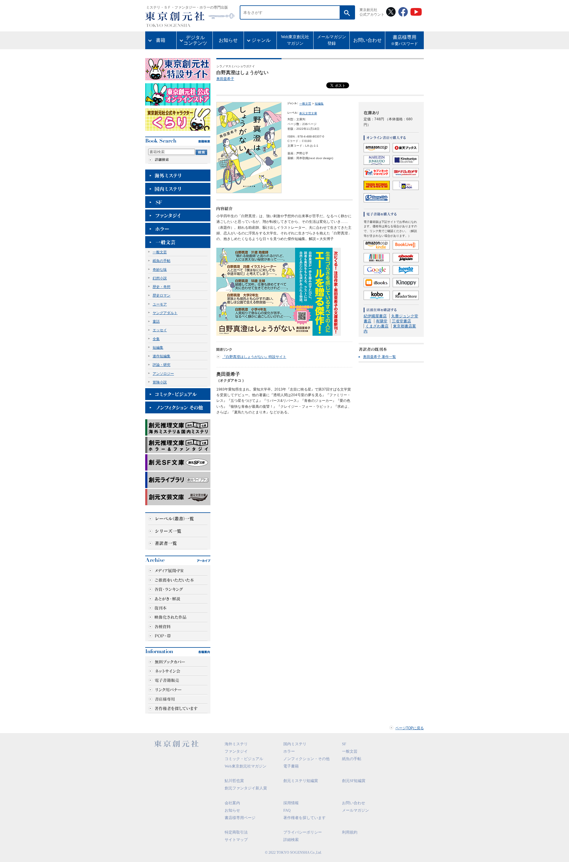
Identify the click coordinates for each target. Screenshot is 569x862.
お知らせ (228, 40)
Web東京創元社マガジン (295, 40)
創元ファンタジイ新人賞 (246, 788)
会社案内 (232, 803)
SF (344, 744)
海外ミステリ (236, 744)
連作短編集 (161, 356)
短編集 (158, 348)
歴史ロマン (161, 295)
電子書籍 (291, 766)
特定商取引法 (236, 832)
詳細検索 (291, 839)
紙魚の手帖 (161, 261)
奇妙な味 (160, 270)
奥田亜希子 (225, 79)
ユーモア (160, 304)
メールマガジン (355, 810)
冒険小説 (160, 382)
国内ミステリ (294, 744)
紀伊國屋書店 (375, 316)
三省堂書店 (401, 321)
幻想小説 (160, 278)
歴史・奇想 (161, 287)
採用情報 (291, 803)
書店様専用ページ (240, 817)
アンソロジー (163, 374)
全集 (156, 339)
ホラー (289, 751)
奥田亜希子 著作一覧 (379, 357)
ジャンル (261, 40)
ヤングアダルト (165, 313)
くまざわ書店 (377, 326)
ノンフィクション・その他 (306, 759)
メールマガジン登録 (331, 40)
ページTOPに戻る (409, 728)
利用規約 (349, 832)
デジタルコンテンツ (195, 40)
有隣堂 (381, 321)
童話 (156, 321)
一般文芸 (160, 252)
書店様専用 (404, 40)
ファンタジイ (236, 751)
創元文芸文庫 (308, 113)
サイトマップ (236, 839)
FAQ (286, 810)
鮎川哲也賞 (234, 780)
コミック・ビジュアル (244, 759)
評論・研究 (161, 365)
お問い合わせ (367, 40)
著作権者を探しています (304, 817)
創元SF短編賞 (353, 780)
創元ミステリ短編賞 (300, 780)
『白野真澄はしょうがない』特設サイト (254, 357)
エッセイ (160, 330)
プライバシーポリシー (302, 832)
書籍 (160, 40)
